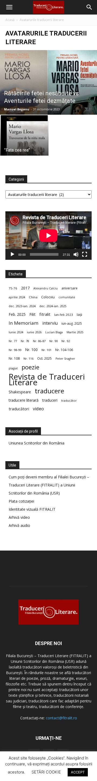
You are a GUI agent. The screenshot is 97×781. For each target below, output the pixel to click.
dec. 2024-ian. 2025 (52, 306)
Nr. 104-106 (64, 350)
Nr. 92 (65, 341)
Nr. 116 (28, 358)
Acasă (10, 19)
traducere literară (24, 400)
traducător (69, 400)
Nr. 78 (25, 341)
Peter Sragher (65, 358)
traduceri (49, 400)
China (33, 297)
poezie (30, 367)
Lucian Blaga (54, 332)
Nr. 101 (46, 350)
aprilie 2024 (17, 297)
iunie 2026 (34, 332)
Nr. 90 (53, 341)
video (38, 409)
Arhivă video (19, 517)
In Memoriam (24, 323)
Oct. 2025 (44, 358)
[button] (9, 7)
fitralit (44, 314)
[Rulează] (12, 254)
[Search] (89, 7)
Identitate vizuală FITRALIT (32, 509)
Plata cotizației (21, 501)
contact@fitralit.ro (61, 717)
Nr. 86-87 (39, 341)
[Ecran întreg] (84, 254)
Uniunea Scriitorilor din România (36, 443)
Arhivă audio (19, 525)
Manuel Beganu (16, 109)
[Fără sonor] (76, 254)
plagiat (13, 368)
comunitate (66, 297)
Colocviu (48, 297)
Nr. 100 (31, 349)
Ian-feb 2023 (63, 315)
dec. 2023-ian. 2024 (22, 306)
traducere (49, 391)
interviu (50, 323)
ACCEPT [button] (78, 772)
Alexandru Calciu (45, 288)
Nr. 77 (13, 341)
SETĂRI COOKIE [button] (46, 772)
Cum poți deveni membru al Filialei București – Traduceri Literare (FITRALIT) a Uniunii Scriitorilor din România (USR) (49, 485)
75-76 (13, 288)
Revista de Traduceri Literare (47, 379)
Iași (79, 314)
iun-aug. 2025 (71, 323)
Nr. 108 (14, 358)
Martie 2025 (75, 332)
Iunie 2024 (16, 332)
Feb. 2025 (17, 314)
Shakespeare (20, 391)
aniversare (69, 288)
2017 (25, 287)
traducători (19, 408)
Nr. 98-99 (15, 350)
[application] (48, 235)
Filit (32, 314)
